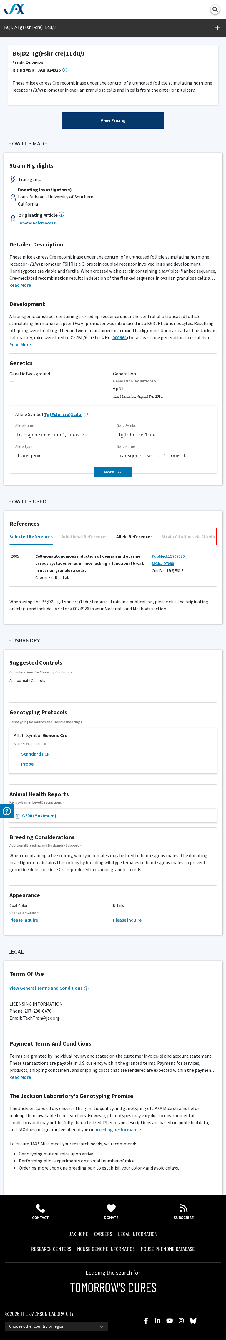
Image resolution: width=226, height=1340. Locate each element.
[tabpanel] (113, 568)
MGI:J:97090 (163, 563)
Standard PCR (35, 754)
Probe (27, 764)
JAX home (78, 1233)
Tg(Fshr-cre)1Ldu (62, 414)
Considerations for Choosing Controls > (40, 672)
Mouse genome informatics (106, 1248)
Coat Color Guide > (24, 912)
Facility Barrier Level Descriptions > (36, 802)
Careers (103, 1233)
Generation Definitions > (135, 381)
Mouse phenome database (168, 1248)
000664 (119, 337)
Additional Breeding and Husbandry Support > (45, 845)
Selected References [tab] (31, 536)
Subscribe (184, 1218)
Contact (40, 1218)
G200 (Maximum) (39, 816)
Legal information (137, 1233)
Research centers (51, 1248)
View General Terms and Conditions (45, 988)
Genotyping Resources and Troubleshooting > (46, 722)
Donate (111, 1218)
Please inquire (23, 920)
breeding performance (117, 1129)
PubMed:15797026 (168, 556)
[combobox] (56, 1326)
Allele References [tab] (134, 536)
